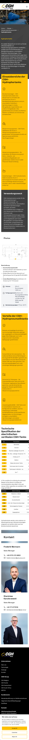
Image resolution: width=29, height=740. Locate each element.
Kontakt (3, 672)
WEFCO (3, 690)
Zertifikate (4, 703)
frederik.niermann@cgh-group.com (15, 558)
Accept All (14, 728)
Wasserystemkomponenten (9, 30)
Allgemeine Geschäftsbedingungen (11, 701)
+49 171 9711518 (12, 607)
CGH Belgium (5, 680)
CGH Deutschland (6, 685)
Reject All (14, 736)
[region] (14, 727)
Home (3, 28)
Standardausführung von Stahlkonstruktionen (14, 698)
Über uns (3, 665)
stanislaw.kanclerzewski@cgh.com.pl (16, 610)
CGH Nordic (4, 683)
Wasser (9, 28)
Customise (14, 732)
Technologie (4, 667)
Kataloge (3, 670)
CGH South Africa (6, 688)
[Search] (21, 1)
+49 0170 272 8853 (13, 555)
